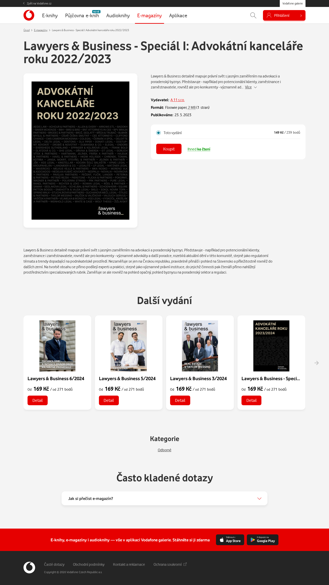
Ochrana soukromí (168, 564)
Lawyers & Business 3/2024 (198, 378)
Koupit (169, 148)
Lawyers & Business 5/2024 (127, 378)
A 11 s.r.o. (178, 99)
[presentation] (316, 363)
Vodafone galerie (292, 3)
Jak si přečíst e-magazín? (90, 498)
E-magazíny (40, 30)
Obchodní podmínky (89, 564)
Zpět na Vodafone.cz (39, 3)
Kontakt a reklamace (129, 564)
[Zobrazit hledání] (253, 15)
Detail (37, 400)
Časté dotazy (54, 564)
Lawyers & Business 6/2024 (56, 378)
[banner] (29, 15)
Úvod (27, 30)
